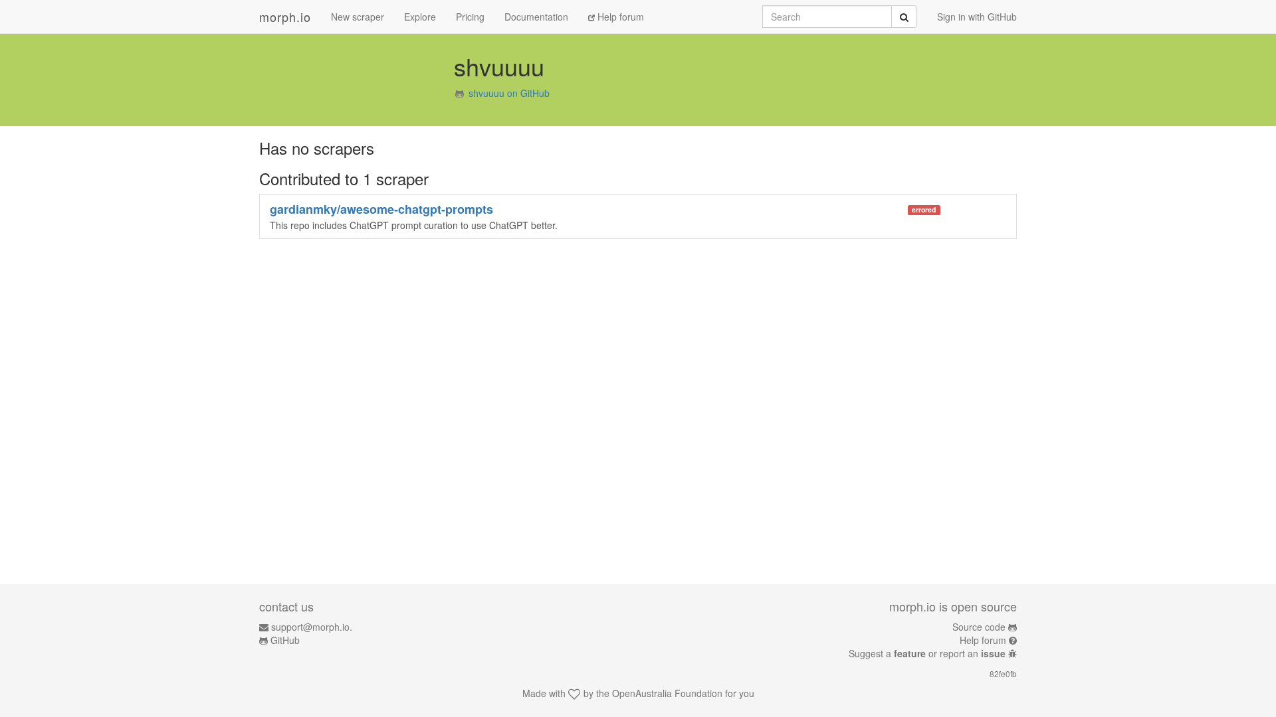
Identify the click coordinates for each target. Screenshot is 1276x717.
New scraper (357, 16)
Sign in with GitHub (977, 16)
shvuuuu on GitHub (509, 93)
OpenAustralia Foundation (667, 693)
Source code (979, 626)
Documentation (536, 16)
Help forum (619, 16)
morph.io (285, 16)
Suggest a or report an (927, 653)
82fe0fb (1003, 673)
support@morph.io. (311, 626)
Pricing (470, 16)
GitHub (285, 640)
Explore (420, 16)
